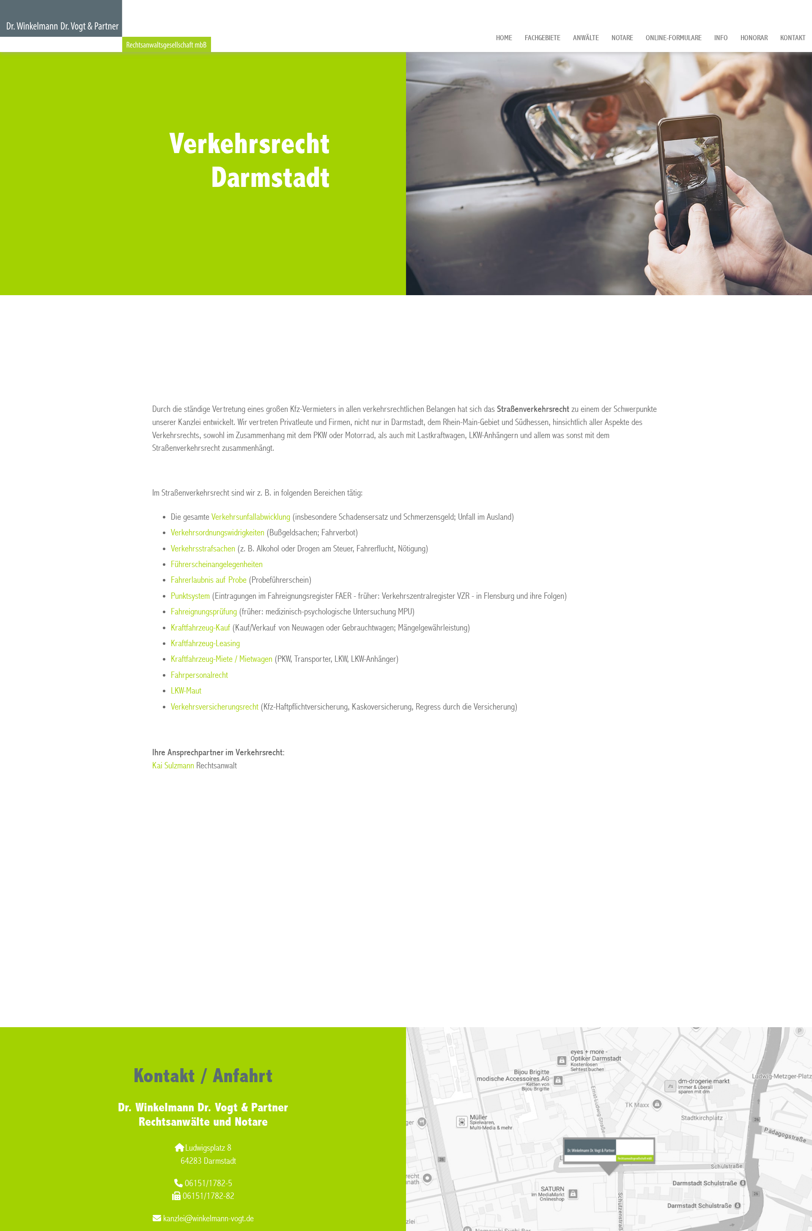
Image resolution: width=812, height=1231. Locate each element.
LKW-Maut (186, 690)
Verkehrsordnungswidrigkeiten (217, 532)
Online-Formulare (674, 37)
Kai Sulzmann (173, 765)
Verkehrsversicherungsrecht (214, 707)
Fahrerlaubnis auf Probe (209, 580)
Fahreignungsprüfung (204, 611)
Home (504, 37)
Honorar (754, 37)
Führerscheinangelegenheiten (217, 564)
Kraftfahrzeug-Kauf (200, 627)
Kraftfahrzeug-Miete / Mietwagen (221, 659)
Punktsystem (190, 596)
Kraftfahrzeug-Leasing (205, 643)
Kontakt (793, 37)
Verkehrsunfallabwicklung (250, 517)
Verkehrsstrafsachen (203, 548)
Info (721, 37)
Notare (622, 37)
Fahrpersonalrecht (199, 675)
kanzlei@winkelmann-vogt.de (208, 1218)
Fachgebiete (542, 37)
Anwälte (586, 37)
